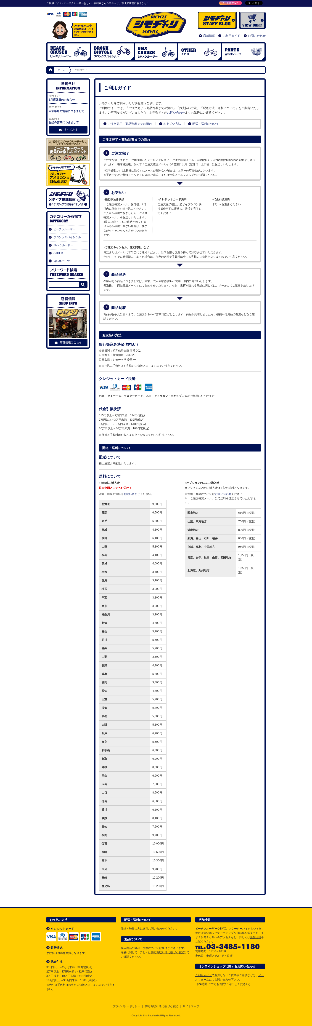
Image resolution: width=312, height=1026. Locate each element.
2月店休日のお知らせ (62, 98)
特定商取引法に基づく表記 (167, 952)
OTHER (199, 51)
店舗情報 (209, 35)
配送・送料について (205, 123)
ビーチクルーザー (69, 51)
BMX (156, 51)
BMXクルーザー (63, 245)
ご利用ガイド (231, 35)
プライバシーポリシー (126, 1006)
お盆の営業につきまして (64, 120)
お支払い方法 (172, 123)
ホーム (50, 70)
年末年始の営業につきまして (66, 109)
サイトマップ (191, 1006)
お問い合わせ (257, 35)
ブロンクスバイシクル (112, 51)
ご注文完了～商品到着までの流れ (130, 123)
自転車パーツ (243, 51)
